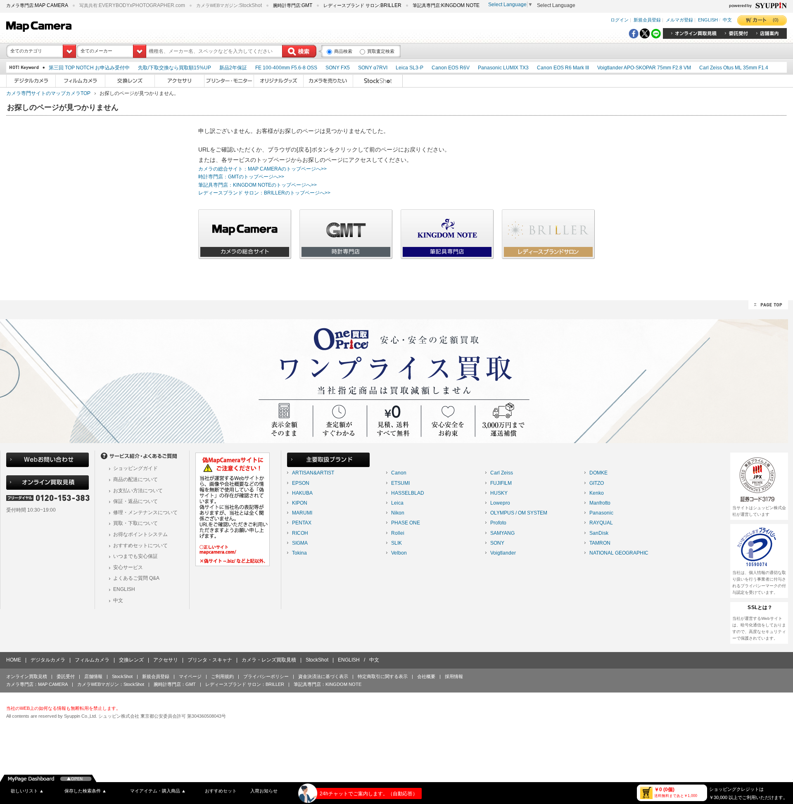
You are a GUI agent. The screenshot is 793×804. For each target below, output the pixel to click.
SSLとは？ (760, 607)
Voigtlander (503, 553)
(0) (776, 19)
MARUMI (302, 513)
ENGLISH (708, 20)
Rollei (397, 533)
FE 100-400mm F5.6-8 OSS (286, 68)
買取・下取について (135, 523)
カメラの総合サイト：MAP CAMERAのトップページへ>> (262, 169)
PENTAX (301, 523)
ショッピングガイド (135, 468)
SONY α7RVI (372, 68)
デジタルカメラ (48, 660)
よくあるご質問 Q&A (136, 578)
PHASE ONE (405, 523)
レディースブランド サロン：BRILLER (244, 684)
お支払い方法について (138, 490)
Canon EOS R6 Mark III (563, 68)
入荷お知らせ (264, 790)
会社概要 (426, 676)
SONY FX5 (337, 68)
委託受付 (66, 676)
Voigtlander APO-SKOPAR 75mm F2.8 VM (644, 68)
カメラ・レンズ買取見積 (269, 660)
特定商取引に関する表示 (383, 676)
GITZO (596, 483)
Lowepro (500, 503)
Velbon (399, 553)
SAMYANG (502, 533)
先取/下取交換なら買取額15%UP (174, 68)
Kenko (596, 493)
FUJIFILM (501, 483)
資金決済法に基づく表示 (323, 676)
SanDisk (598, 533)
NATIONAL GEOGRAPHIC (618, 553)
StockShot (317, 660)
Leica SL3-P (409, 68)
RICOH (300, 533)
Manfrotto (599, 503)
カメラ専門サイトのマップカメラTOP (48, 93)
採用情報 (454, 676)
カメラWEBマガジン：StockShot (110, 684)
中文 (727, 20)
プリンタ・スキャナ (210, 660)
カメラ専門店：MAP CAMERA (37, 684)
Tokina (299, 553)
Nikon (397, 513)
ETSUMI (400, 483)
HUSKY (499, 493)
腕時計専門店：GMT (175, 684)
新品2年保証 (233, 68)
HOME (13, 660)
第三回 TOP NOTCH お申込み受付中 (89, 68)
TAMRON (599, 543)
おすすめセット (221, 790)
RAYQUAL (601, 523)
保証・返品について (135, 501)
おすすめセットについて (140, 545)
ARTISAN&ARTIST (313, 473)
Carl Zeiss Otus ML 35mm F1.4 (733, 68)
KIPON (299, 503)
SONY (497, 543)
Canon (398, 473)
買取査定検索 (380, 51)
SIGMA (300, 543)
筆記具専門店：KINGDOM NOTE (327, 684)
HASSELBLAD (407, 493)
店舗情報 (93, 676)
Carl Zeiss (501, 473)
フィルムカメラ (92, 660)
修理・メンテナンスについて (145, 512)
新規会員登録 (647, 20)
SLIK (396, 543)
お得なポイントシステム (140, 534)
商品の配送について (135, 479)
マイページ (190, 676)
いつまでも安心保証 (135, 556)
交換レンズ (131, 660)
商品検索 (343, 51)
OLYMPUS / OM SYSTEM (518, 513)
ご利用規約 (222, 676)
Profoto (498, 523)
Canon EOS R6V (451, 68)
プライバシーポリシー (266, 676)
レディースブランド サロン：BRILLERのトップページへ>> (264, 193)
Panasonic (601, 513)
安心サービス (128, 567)
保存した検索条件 (85, 790)
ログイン (619, 20)
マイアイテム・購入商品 (158, 790)
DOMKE (598, 473)
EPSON (300, 483)
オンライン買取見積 (26, 676)
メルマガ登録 (679, 20)
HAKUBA (302, 493)
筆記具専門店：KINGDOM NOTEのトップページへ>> (257, 185)
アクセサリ (165, 660)
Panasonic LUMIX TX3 (503, 68)
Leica (397, 503)
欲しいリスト (27, 790)
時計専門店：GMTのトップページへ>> (241, 177)
